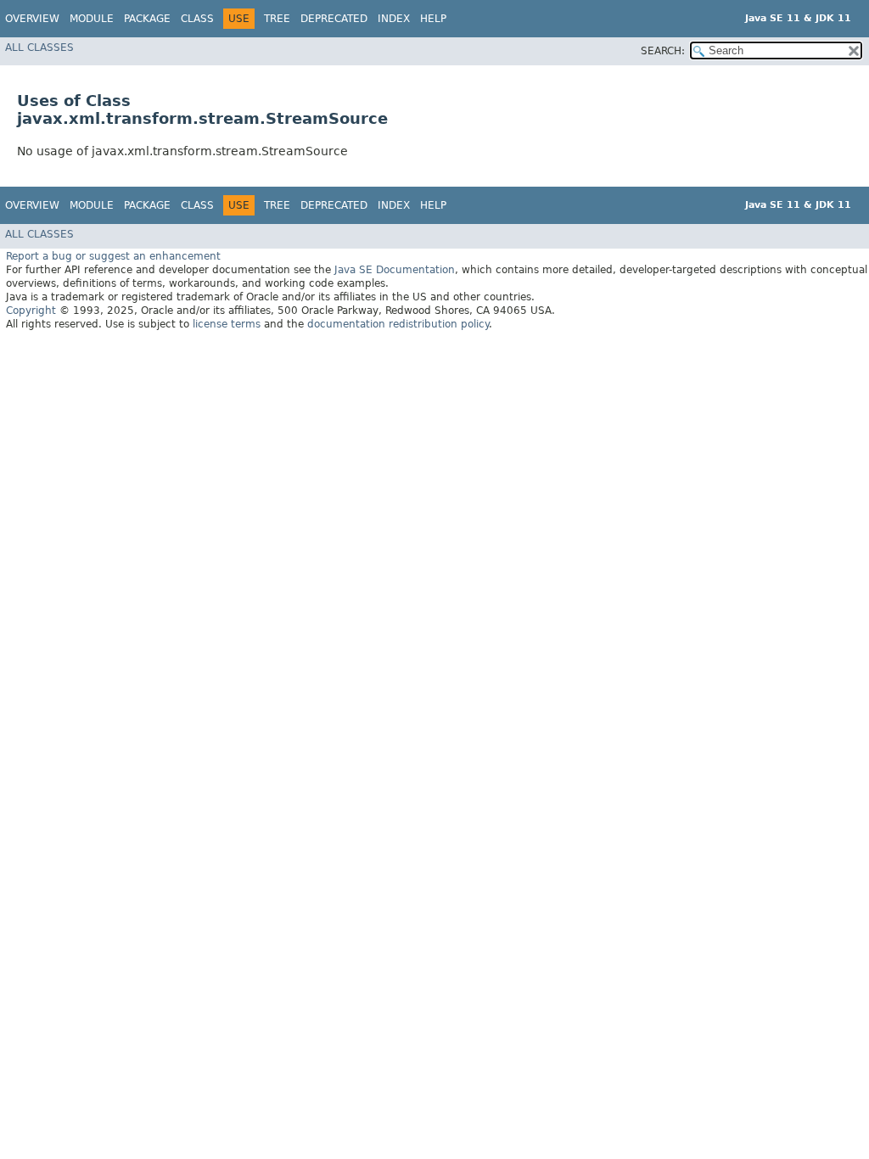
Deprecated (333, 19)
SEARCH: (663, 51)
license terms (227, 324)
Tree (277, 19)
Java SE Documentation (394, 270)
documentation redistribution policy (398, 324)
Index (394, 19)
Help (433, 19)
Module (92, 19)
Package (147, 19)
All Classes (39, 47)
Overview (32, 19)
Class (197, 19)
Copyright (31, 310)
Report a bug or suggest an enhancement (113, 256)
